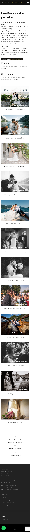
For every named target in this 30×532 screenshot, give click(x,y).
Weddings (4, 494)
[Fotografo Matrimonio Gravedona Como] (15, 238)
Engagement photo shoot (8, 502)
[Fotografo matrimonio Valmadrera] (15, 125)
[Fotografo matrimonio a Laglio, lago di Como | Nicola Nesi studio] (15, 153)
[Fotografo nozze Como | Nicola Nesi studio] (15, 96)
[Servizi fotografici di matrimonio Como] (15, 324)
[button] (3, 528)
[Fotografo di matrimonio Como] (15, 181)
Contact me (5, 505)
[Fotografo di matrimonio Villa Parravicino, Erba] (15, 267)
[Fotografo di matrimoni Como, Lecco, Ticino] (15, 295)
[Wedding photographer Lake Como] (15, 409)
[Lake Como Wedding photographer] (15, 381)
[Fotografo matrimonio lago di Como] (15, 352)
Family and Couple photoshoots (9, 500)
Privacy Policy (5, 519)
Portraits (4, 497)
